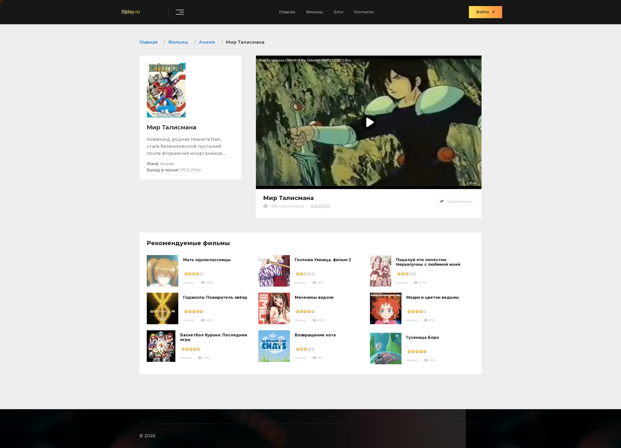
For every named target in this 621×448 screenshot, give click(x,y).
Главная (287, 12)
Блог (338, 12)
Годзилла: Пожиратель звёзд (215, 297)
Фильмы (314, 12)
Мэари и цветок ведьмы (432, 297)
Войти (482, 12)
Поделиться (458, 201)
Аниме (188, 282)
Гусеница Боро (422, 337)
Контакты (364, 12)
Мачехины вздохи (314, 297)
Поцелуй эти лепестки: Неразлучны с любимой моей (428, 262)
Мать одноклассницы (207, 259)
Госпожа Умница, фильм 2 (323, 259)
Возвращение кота (315, 335)
